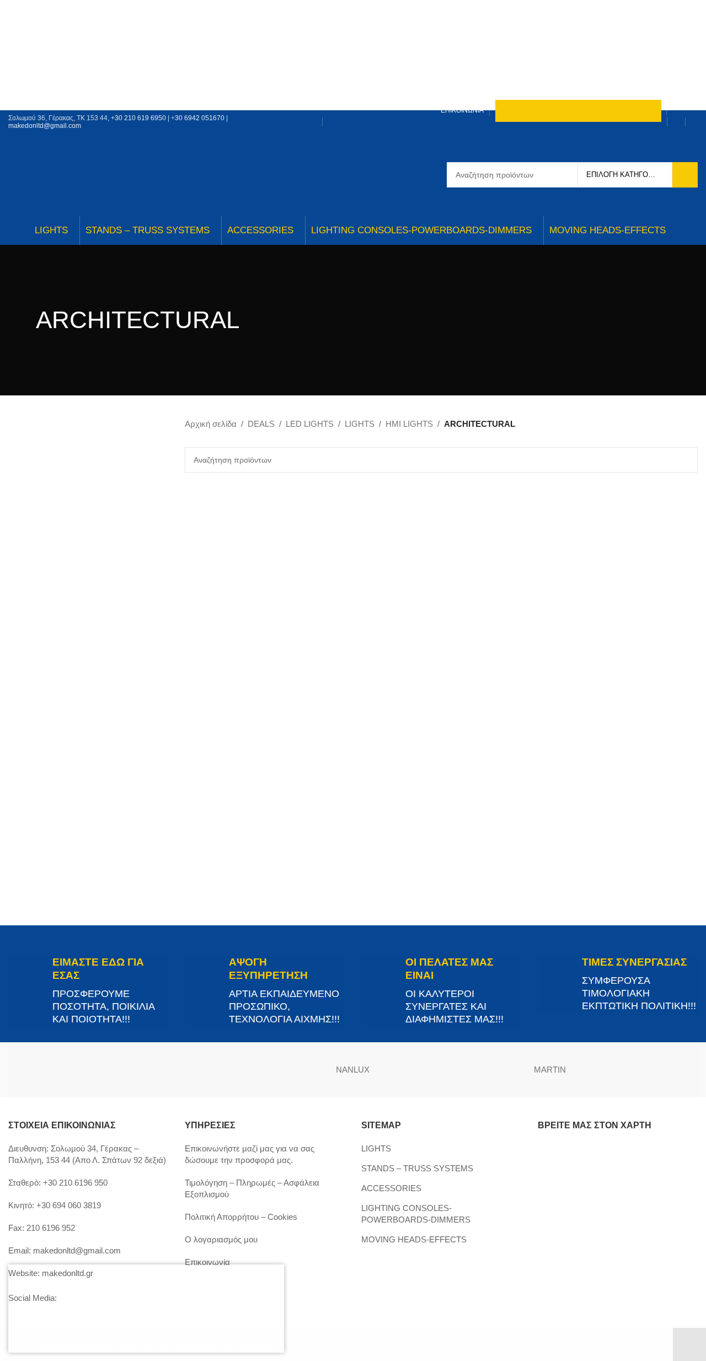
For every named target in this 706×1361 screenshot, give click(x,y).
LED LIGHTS (310, 423)
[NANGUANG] (451, 1069)
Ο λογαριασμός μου (221, 1239)
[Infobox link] (88, 991)
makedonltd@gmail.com (44, 126)
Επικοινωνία (207, 1262)
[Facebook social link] (279, 114)
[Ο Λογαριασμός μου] (676, 122)
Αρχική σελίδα (211, 423)
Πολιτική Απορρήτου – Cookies (241, 1216)
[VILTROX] (57, 1069)
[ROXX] (254, 1069)
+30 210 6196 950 (75, 1182)
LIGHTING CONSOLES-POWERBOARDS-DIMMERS (415, 1213)
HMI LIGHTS (409, 423)
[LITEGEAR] (648, 1069)
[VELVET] (156, 1069)
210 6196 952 (50, 1228)
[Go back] (22, 320)
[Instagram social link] (293, 114)
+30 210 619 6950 (138, 118)
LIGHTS (360, 423)
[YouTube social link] (307, 114)
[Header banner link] (353, 55)
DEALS (261, 423)
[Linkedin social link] (293, 130)
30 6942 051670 (199, 118)
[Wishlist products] (694, 122)
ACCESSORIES (391, 1188)
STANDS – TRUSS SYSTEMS (417, 1168)
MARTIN (550, 1069)
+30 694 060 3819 (68, 1205)
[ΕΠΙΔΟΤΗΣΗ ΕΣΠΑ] (93, 1308)
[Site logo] (353, 174)
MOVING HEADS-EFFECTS (414, 1239)
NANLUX (353, 1069)
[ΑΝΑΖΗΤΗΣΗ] (685, 174)
